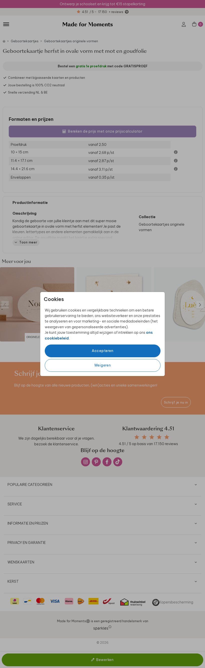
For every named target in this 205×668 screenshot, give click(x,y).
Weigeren (102, 365)
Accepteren (103, 351)
